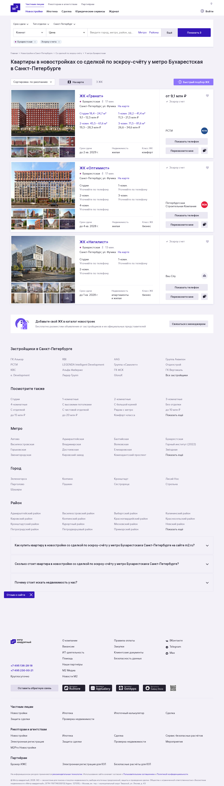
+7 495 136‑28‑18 (21, 665)
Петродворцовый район (77, 529)
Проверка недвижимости (78, 719)
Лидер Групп (70, 375)
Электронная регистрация (27, 741)
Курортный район (73, 524)
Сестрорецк (121, 484)
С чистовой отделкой (75, 410)
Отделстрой (173, 364)
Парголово (17, 484)
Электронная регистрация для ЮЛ (84, 764)
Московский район (126, 524)
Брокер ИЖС (19, 764)
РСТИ (14, 364)
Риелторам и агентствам (62, 4)
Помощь (67, 658)
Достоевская (70, 449)
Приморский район (126, 529)
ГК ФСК (119, 370)
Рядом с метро (123, 410)
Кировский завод (73, 455)
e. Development (20, 375)
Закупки (119, 646)
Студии (15, 399)
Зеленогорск (19, 479)
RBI (64, 359)
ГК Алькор (17, 359)
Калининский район (178, 513)
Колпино (67, 479)
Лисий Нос (172, 479)
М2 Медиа (68, 670)
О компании (69, 640)
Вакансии (68, 646)
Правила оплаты (124, 640)
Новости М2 (70, 676)
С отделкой (18, 410)
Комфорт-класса (124, 415)
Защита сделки (20, 719)
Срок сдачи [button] (19, 24)
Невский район (175, 524)
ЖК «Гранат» (112, 123)
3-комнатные (174, 399)
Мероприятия (174, 741)
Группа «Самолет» (126, 364)
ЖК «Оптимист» (112, 196)
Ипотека (67, 713)
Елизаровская (123, 449)
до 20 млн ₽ (69, 415)
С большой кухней (125, 404)
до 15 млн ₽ (18, 415)
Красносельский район (180, 518)
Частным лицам (35, 4)
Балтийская (121, 439)
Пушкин (67, 484)
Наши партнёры (72, 664)
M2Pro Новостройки (23, 747)
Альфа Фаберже (72, 370)
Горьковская (18, 449)
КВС (13, 370)
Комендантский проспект (130, 455)
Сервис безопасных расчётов (184, 735)
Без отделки (173, 404)
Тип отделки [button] (39, 24)
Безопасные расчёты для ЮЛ (132, 764)
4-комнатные (19, 404)
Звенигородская (21, 455)
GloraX (118, 375)
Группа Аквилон (175, 359)
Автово (15, 439)
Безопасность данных (128, 658)
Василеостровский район (78, 513)
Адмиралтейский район (26, 513)
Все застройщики (177, 375)
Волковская (121, 444)
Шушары (16, 489)
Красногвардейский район (131, 518)
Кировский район (21, 518)
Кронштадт (121, 479)
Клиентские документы (128, 652)
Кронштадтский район (25, 524)
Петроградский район (25, 529)
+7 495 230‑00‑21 (22, 670)
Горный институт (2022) (181, 444)
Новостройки (19, 713)
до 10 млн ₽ (173, 410)
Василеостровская (22, 444)
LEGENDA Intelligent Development (83, 364)
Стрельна (172, 484)
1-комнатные (70, 399)
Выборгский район (125, 513)
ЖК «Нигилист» (112, 269)
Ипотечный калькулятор (129, 713)
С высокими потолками (77, 404)
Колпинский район (73, 518)
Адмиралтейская (73, 439)
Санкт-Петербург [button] (63, 24)
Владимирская (71, 444)
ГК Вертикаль (174, 370)
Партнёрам (87, 4)
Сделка (170, 713)
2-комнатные (122, 399)
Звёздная (171, 449)
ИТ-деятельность (73, 652)
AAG (117, 359)
